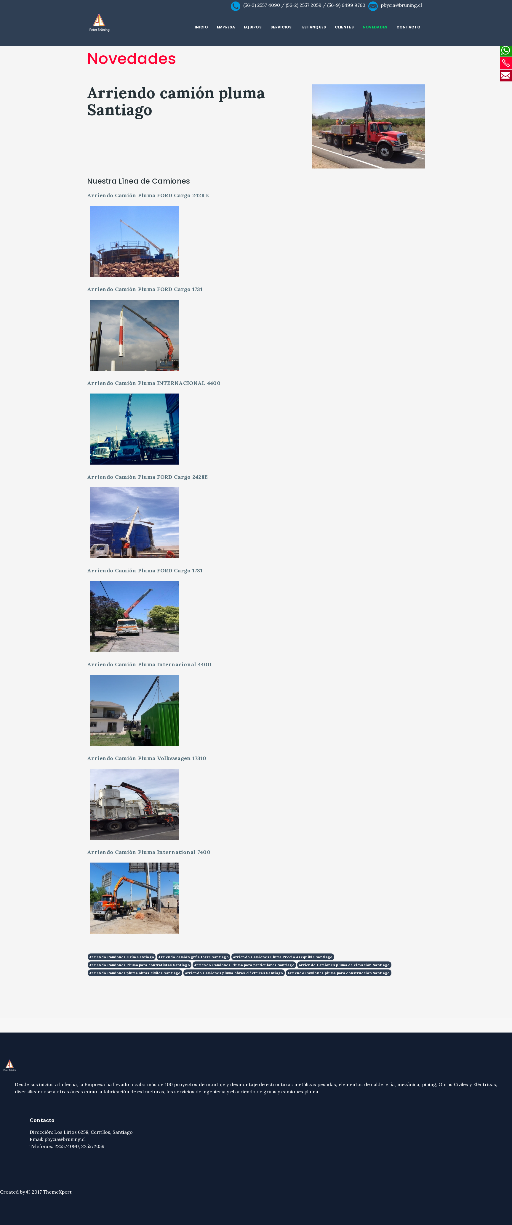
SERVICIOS (281, 27)
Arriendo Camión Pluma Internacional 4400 (149, 664)
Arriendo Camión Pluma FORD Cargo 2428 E (148, 195)
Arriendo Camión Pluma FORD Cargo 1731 (144, 289)
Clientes (344, 27)
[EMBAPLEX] (126, 22)
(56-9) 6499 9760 (346, 5)
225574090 (67, 1146)
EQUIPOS (253, 27)
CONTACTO (408, 27)
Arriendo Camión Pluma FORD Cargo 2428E (147, 476)
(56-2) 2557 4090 (261, 5)
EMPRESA (226, 27)
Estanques (314, 27)
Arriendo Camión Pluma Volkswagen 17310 (146, 758)
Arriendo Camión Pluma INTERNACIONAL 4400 (153, 383)
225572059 (93, 1146)
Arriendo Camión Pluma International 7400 (148, 852)
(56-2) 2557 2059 (303, 5)
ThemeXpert (57, 1192)
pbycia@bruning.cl (401, 5)
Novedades (375, 27)
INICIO (201, 27)
